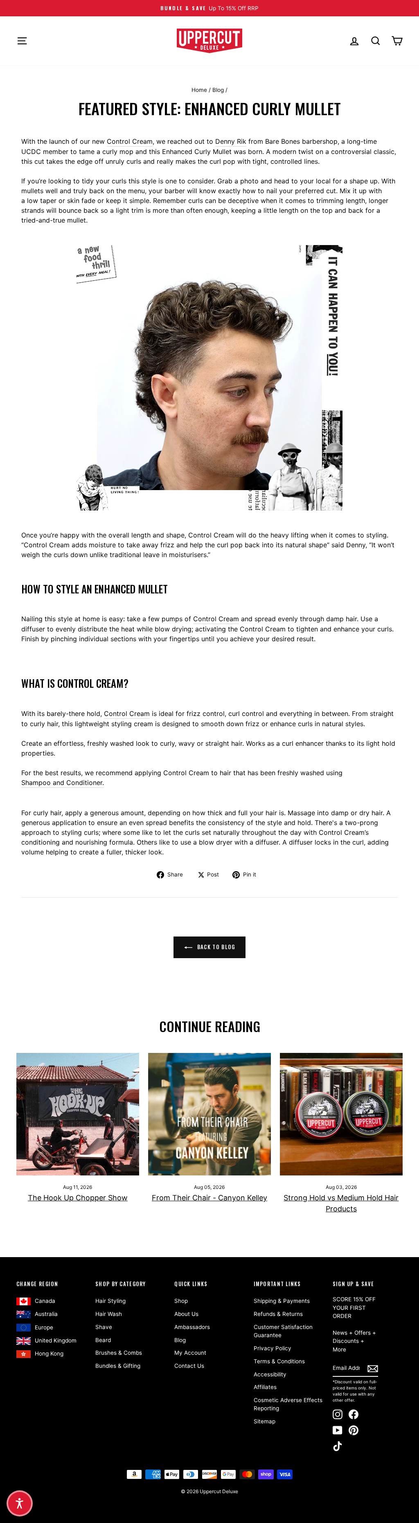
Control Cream (130, 141)
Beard (103, 1340)
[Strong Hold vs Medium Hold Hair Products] (341, 1114)
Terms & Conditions (279, 1361)
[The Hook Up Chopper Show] (77, 1114)
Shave (103, 1327)
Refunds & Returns (278, 1314)
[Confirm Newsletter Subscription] (372, 1368)
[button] (20, 1503)
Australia (46, 1314)
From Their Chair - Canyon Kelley (209, 1197)
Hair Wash (108, 1314)
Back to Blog (215, 947)
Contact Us (189, 1365)
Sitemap (264, 1421)
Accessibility (270, 1374)
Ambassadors (192, 1327)
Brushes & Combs (118, 1352)
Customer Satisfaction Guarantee (283, 1331)
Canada (45, 1301)
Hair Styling (110, 1301)
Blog (218, 90)
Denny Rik (230, 141)
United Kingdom (56, 1340)
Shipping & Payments (282, 1301)
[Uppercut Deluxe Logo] (209, 41)
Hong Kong (49, 1353)
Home (199, 90)
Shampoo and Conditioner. (62, 782)
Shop (181, 1301)
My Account (190, 1352)
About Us (186, 1314)
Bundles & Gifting (117, 1365)
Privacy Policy (272, 1348)
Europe (44, 1327)
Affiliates (265, 1387)
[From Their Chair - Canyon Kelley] (209, 1114)
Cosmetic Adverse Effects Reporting (288, 1404)
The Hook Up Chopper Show (78, 1197)
